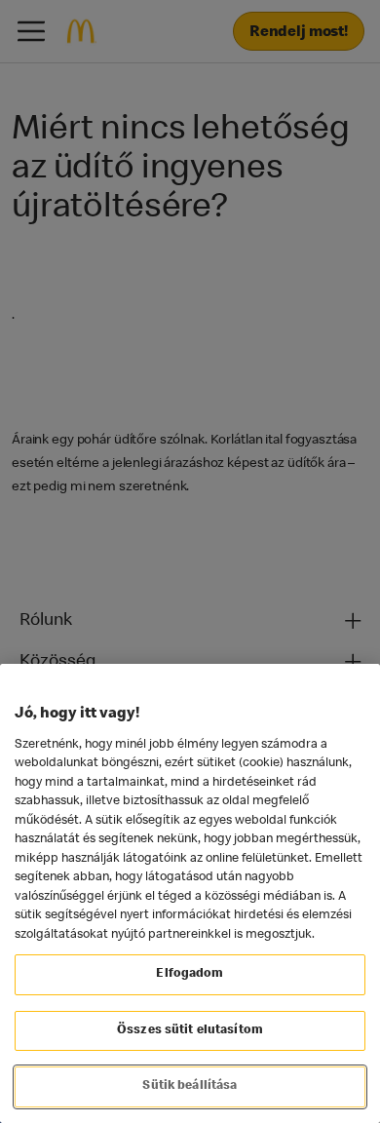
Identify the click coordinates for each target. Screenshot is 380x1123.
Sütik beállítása (189, 1086)
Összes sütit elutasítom (190, 1031)
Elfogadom (189, 974)
